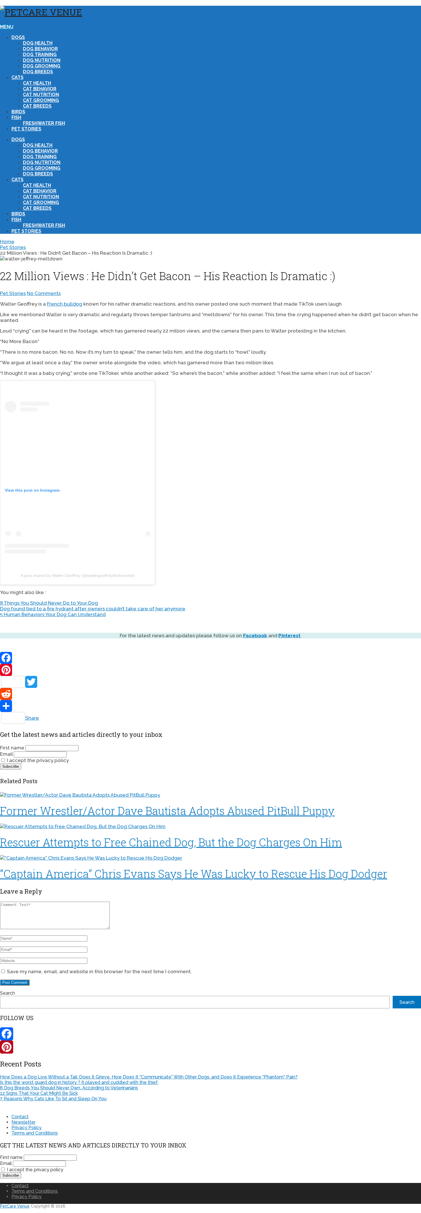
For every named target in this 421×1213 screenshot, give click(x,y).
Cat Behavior (39, 89)
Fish (16, 117)
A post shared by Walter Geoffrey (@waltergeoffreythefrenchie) (78, 575)
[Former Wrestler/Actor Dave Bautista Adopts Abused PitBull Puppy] (210, 795)
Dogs (18, 37)
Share (32, 718)
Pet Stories (26, 129)
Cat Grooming (41, 100)
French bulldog (64, 304)
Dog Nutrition (41, 60)
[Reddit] (210, 694)
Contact (20, 1116)
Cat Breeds (37, 106)
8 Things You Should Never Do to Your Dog (49, 603)
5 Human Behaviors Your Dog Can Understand (53, 614)
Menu (6, 26)
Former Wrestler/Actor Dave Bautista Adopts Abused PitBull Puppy (167, 811)
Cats (17, 77)
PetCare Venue (14, 1206)
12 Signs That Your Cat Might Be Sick (39, 1093)
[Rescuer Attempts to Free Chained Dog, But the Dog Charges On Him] (210, 826)
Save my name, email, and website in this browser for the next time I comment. (99, 971)
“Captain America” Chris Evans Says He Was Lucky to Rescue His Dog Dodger (193, 873)
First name (12, 748)
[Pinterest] (210, 670)
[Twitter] (210, 682)
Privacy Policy (26, 1127)
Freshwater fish (44, 123)
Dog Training (40, 54)
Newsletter (23, 1122)
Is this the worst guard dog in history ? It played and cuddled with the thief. (79, 1082)
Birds (18, 111)
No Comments (44, 293)
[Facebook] (210, 658)
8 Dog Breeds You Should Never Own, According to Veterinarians (69, 1088)
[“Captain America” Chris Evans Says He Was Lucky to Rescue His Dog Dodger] (210, 858)
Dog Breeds (38, 71)
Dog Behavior (40, 49)
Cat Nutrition (41, 94)
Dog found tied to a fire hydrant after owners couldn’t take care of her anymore (92, 609)
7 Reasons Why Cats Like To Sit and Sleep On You (53, 1098)
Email (6, 754)
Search (7, 993)
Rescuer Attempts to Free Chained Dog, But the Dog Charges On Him (171, 842)
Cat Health (37, 83)
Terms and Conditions (34, 1133)
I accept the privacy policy (37, 760)
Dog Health (37, 43)
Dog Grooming (41, 66)
